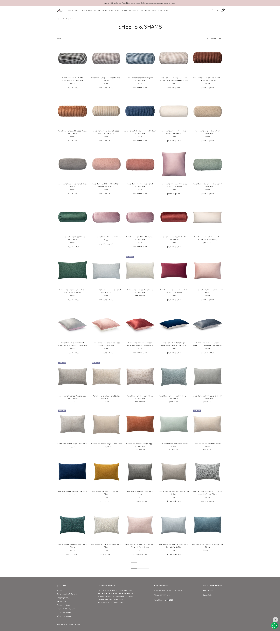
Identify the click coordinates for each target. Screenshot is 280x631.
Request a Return (64, 605)
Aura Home (208, 590)
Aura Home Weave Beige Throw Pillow (106, 443)
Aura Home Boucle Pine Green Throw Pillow (72, 545)
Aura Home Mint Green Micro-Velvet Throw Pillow (207, 185)
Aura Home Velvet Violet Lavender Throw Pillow (140, 238)
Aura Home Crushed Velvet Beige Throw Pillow (106, 397)
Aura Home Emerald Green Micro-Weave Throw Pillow (72, 291)
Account (60, 590)
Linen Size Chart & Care (66, 609)
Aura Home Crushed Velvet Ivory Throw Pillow (140, 291)
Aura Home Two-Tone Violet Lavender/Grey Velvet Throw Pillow (72, 344)
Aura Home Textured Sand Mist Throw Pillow (173, 492)
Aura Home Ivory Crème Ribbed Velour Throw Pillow (106, 132)
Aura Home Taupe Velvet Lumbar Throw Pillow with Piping (207, 238)
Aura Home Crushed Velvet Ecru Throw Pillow (140, 397)
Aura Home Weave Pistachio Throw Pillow (173, 444)
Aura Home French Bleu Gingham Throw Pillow (140, 79)
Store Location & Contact (67, 594)
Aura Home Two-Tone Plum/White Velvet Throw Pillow (174, 291)
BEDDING (125, 10)
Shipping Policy (63, 598)
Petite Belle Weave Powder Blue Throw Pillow (207, 545)
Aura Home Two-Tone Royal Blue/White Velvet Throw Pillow (173, 344)
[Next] (146, 565)
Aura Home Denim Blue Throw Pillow (72, 491)
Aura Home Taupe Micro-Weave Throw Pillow (207, 132)
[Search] (213, 10)
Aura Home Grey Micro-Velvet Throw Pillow (72, 185)
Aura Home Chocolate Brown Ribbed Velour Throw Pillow (207, 79)
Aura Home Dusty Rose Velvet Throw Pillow (207, 291)
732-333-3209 (165, 595)
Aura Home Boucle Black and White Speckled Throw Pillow (207, 492)
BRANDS (77, 10)
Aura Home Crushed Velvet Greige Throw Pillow (72, 397)
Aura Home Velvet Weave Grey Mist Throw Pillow (207, 397)
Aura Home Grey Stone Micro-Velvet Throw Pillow (106, 291)
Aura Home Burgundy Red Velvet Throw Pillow (173, 238)
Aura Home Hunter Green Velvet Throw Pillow (72, 238)
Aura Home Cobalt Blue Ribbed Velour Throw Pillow (140, 132)
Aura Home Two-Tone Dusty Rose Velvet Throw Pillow (106, 344)
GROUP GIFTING (157, 10)
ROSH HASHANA (87, 10)
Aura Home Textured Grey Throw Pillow (140, 492)
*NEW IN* (70, 10)
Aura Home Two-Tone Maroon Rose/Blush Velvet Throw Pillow (140, 344)
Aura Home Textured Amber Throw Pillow (106, 492)
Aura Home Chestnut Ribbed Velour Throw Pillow (72, 132)
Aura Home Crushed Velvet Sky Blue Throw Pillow (173, 397)
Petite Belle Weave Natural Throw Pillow (207, 444)
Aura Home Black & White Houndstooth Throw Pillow (72, 79)
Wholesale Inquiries (65, 616)
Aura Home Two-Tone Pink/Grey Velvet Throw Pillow (174, 185)
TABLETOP (97, 10)
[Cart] (222, 10)
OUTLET (166, 10)
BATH (141, 10)
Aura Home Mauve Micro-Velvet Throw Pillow (140, 185)
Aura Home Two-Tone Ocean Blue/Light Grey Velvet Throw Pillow (207, 344)
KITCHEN (104, 10)
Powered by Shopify (75, 624)
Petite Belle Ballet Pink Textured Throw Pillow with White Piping (140, 545)
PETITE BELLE (133, 10)
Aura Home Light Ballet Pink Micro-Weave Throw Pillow (106, 185)
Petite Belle (207, 595)
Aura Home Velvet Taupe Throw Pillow (72, 443)
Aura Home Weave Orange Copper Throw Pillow (140, 444)
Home (59, 19)
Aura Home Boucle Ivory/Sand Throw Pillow (106, 545)
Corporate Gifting (64, 612)
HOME (111, 10)
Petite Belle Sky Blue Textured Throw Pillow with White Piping (173, 545)
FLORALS (117, 10)
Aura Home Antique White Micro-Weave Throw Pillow (174, 132)
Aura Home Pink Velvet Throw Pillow (106, 237)
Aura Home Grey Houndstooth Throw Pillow (106, 79)
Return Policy (62, 601)
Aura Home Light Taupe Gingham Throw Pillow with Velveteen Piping (174, 79)
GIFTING (147, 10)
